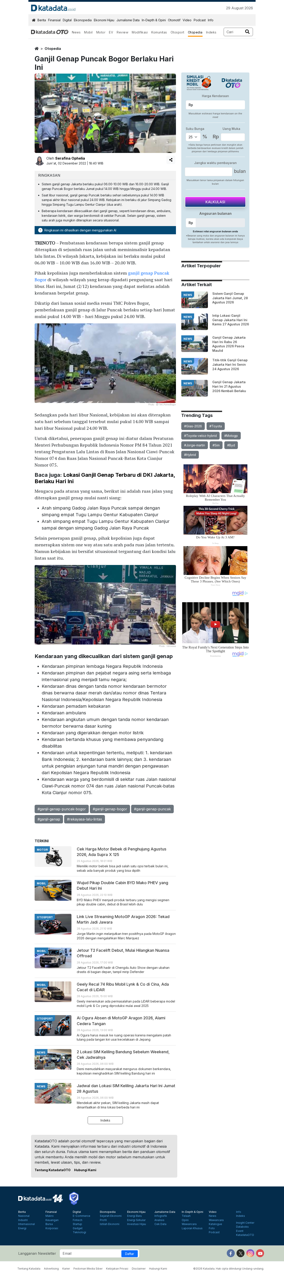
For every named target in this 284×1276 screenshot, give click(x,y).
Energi (22, 1228)
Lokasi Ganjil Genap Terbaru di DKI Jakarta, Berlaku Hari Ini (105, 478)
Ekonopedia (83, 20)
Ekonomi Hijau (104, 20)
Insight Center (245, 1222)
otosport (45, 917)
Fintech (77, 1220)
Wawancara (189, 1224)
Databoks (242, 1226)
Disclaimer (139, 1268)
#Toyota (215, 426)
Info (210, 20)
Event (239, 1231)
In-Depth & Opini (154, 20)
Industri (23, 1220)
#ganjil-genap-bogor (110, 809)
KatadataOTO (245, 1235)
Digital (67, 20)
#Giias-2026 (193, 426)
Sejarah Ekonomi (111, 1215)
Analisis (159, 1220)
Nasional (24, 1215)
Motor (101, 32)
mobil (41, 883)
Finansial (54, 20)
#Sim (216, 445)
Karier (66, 1268)
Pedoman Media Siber (88, 1268)
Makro (49, 1215)
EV (111, 32)
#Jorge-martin (194, 445)
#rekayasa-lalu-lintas (84, 819)
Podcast (200, 20)
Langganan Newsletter (37, 1253)
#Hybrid (190, 455)
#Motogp (231, 436)
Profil (103, 1220)
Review (122, 32)
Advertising (51, 1268)
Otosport (177, 32)
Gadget (78, 1228)
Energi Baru (134, 1215)
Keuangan (52, 1220)
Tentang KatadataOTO (53, 1170)
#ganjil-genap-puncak (152, 809)
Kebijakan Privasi (117, 1268)
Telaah (186, 1215)
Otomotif (174, 20)
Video (187, 20)
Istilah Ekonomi (109, 1224)
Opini (185, 1220)
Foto (212, 1228)
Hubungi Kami (85, 1170)
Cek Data (160, 1224)
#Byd (231, 445)
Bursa (49, 1224)
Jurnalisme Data (128, 20)
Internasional (26, 1224)
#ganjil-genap (48, 819)
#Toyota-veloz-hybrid (200, 436)
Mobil (88, 32)
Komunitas (159, 32)
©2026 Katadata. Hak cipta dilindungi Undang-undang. (228, 1268)
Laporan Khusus (192, 1228)
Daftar (129, 1254)
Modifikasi (140, 32)
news (187, 295)
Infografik (160, 1215)
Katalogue (215, 1224)
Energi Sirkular (136, 1220)
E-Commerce (81, 1215)
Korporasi (51, 1228)
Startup (77, 1224)
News (76, 32)
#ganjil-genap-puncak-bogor (61, 809)
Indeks (211, 32)
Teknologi (79, 1232)
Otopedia (195, 32)
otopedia (53, 48)
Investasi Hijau (136, 1224)
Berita (41, 20)
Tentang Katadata (28, 1268)
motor (42, 849)
